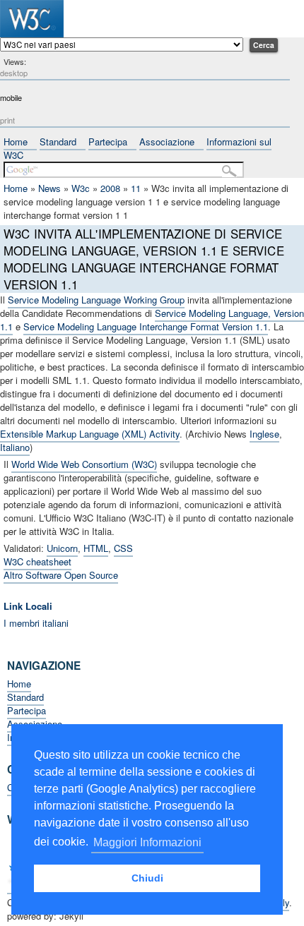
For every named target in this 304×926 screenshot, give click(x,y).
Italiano (15, 447)
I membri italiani (36, 623)
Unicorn (62, 548)
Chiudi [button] (147, 878)
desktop (14, 72)
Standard (58, 141)
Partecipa (107, 141)
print (7, 120)
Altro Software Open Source (61, 575)
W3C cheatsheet (37, 561)
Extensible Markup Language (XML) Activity (90, 433)
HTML (95, 548)
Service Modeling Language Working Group (96, 299)
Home (16, 141)
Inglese (264, 433)
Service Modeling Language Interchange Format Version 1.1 (145, 326)
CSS (123, 548)
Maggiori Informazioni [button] (147, 842)
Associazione (166, 141)
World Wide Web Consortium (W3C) (84, 464)
